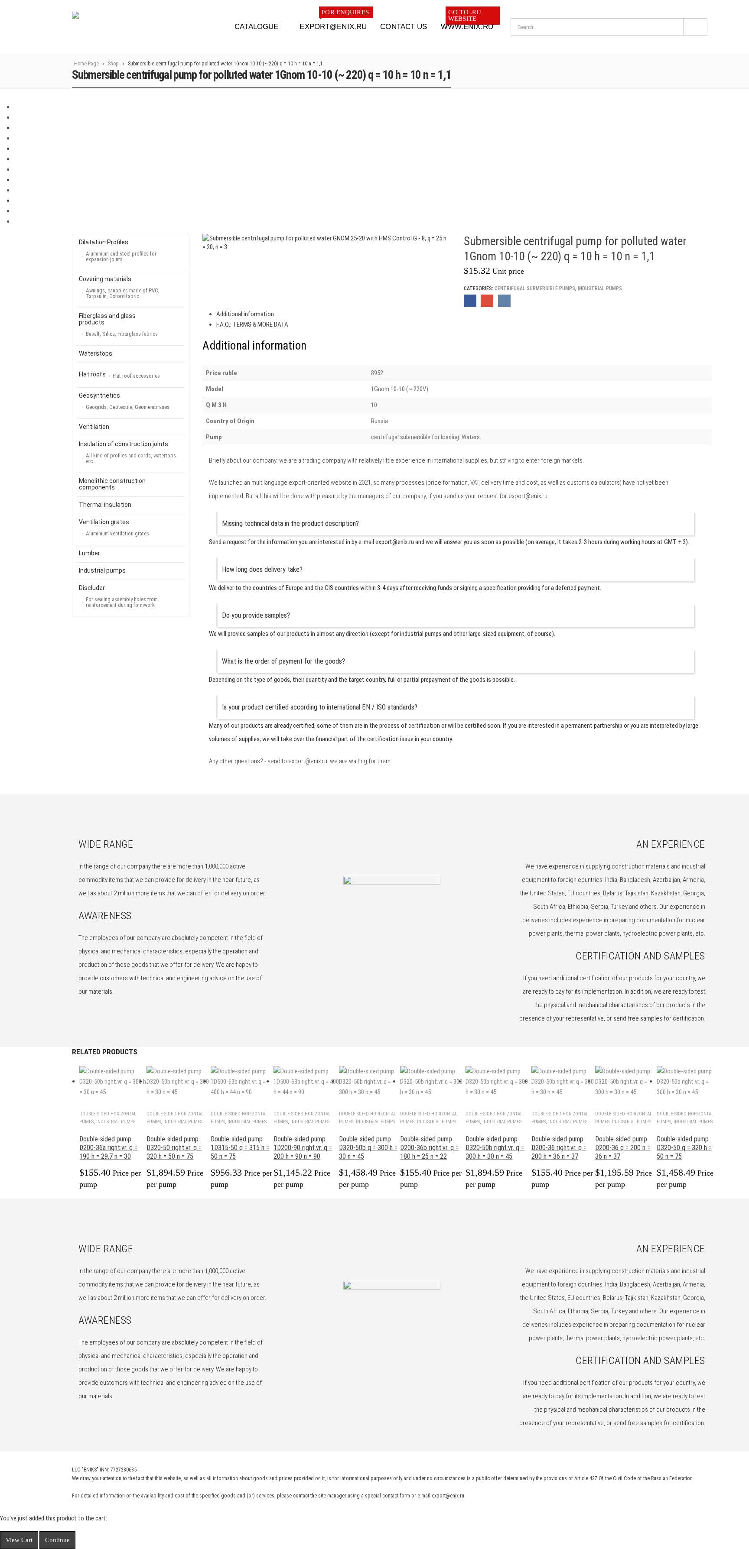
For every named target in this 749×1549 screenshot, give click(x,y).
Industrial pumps (600, 288)
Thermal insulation (105, 504)
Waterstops (95, 353)
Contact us (403, 27)
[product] (113, 1081)
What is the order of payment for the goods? (283, 661)
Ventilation (94, 426)
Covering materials (119, 287)
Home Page (86, 64)
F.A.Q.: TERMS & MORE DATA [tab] (252, 324)
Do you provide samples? (256, 615)
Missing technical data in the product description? (290, 523)
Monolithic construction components (112, 484)
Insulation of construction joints (127, 452)
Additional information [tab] (245, 314)
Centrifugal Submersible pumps (535, 288)
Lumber (89, 553)
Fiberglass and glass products (118, 324)
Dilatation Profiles (117, 250)
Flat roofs (119, 375)
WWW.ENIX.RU (467, 24)
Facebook (470, 301)
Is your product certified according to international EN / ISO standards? (319, 707)
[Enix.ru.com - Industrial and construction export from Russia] (117, 27)
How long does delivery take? (262, 569)
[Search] (695, 27)
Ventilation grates (114, 527)
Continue (57, 1539)
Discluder (118, 596)
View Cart (19, 1539)
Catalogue (256, 27)
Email (487, 301)
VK (504, 301)
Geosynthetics (124, 401)
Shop (113, 64)
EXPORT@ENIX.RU (334, 24)
